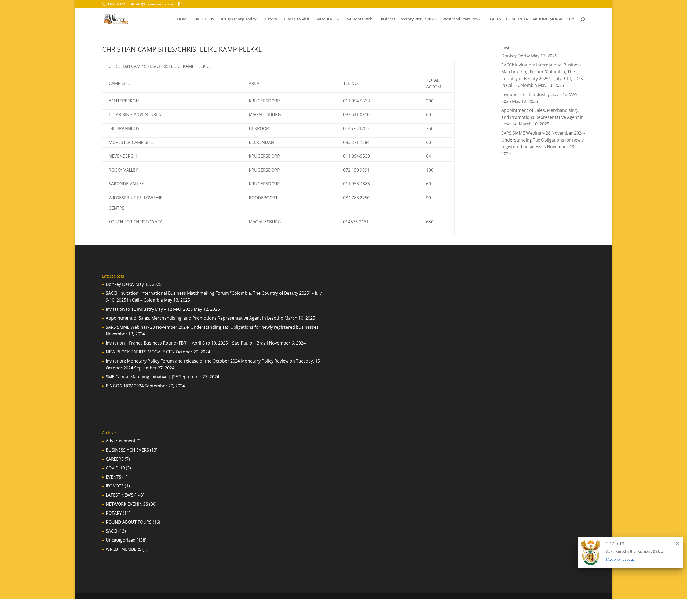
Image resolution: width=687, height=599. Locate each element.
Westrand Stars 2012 (461, 19)
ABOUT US (205, 19)
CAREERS (115, 459)
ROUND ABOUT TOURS (129, 522)
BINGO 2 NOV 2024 (125, 386)
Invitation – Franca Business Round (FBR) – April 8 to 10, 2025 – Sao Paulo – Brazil (187, 343)
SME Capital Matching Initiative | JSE (142, 377)
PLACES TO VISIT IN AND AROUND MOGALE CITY (530, 19)
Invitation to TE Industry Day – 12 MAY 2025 (149, 309)
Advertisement (121, 441)
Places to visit (296, 19)
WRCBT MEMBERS (123, 549)
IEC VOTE (115, 486)
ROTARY (114, 513)
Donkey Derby (515, 56)
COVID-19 (115, 468)
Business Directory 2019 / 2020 (407, 19)
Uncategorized (121, 540)
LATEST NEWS (119, 495)
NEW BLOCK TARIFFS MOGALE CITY (140, 352)
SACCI (111, 531)
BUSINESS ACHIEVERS (127, 450)
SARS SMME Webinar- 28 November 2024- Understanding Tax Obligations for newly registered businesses (543, 140)
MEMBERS (325, 19)
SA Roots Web (359, 19)
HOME (183, 19)
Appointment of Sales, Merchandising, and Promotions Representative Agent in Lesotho (542, 117)
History (270, 19)
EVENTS (113, 477)
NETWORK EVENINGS (127, 504)
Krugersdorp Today (239, 19)
